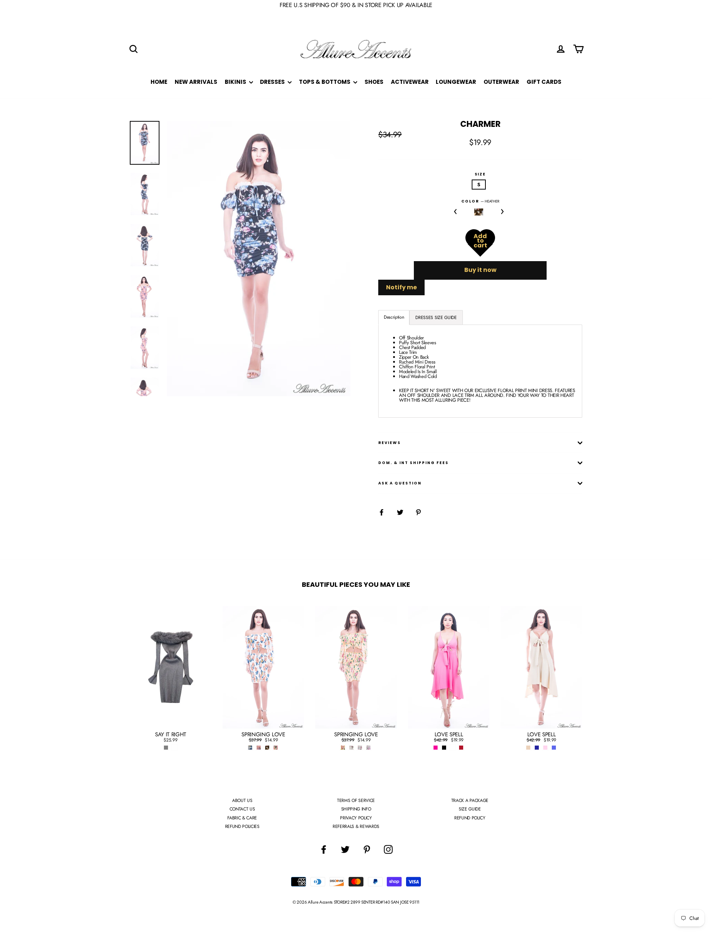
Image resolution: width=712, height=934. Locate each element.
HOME (159, 82)
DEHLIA (479, 212)
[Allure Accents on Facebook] (323, 849)
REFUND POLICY (469, 818)
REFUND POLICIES (242, 826)
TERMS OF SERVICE (356, 800)
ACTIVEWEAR (410, 82)
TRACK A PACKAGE (469, 800)
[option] (258, 259)
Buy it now (480, 270)
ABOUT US (242, 800)
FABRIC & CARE (242, 818)
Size (480, 174)
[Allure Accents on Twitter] (345, 849)
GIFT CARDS (544, 82)
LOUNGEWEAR (456, 82)
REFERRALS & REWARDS (356, 826)
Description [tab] (394, 317)
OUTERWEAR (501, 82)
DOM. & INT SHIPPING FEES (413, 462)
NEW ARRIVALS (196, 82)
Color (480, 201)
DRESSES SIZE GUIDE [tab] (435, 317)
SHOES (374, 82)
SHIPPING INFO (356, 809)
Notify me (401, 287)
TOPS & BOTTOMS (325, 82)
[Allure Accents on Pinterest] (366, 849)
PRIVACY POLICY (356, 818)
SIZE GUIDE (470, 809)
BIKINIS (236, 82)
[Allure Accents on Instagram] (388, 849)
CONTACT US (242, 809)
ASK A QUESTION (400, 483)
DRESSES (273, 82)
